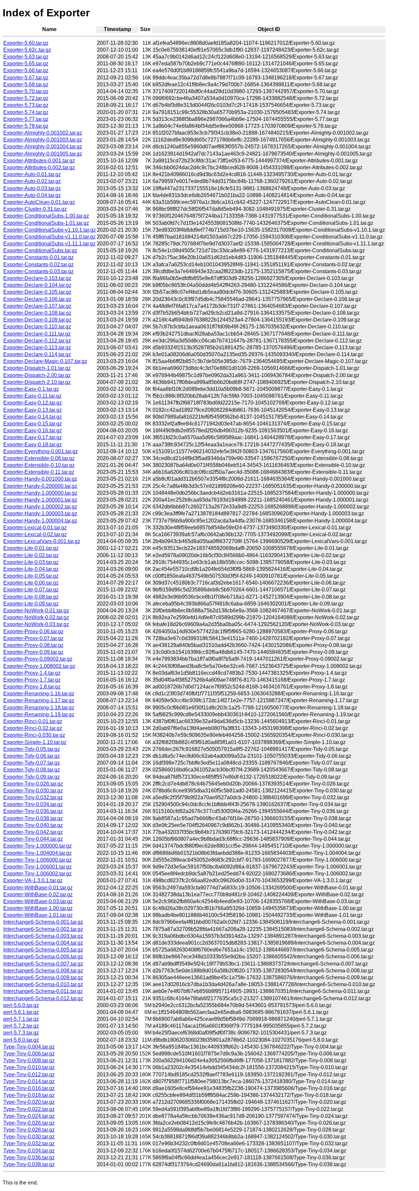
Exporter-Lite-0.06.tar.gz (31, 583)
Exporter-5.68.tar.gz (25, 84)
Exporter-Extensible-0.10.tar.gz (39, 465)
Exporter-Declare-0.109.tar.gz (37, 320)
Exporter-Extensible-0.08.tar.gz (39, 458)
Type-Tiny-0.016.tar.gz (29, 1088)
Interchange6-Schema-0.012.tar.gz (43, 998)
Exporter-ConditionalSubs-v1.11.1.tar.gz (49, 243)
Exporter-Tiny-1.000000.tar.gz (37, 846)
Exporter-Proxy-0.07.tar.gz (33, 638)
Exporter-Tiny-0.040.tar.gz (33, 825)
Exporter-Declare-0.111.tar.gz (37, 334)
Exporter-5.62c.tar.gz (27, 50)
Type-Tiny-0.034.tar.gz (29, 1150)
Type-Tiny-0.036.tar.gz (29, 1157)
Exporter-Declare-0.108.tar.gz (37, 313)
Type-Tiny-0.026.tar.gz (29, 1123)
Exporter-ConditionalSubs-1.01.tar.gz (46, 223)
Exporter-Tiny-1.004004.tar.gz (37, 853)
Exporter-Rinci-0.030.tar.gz (34, 735)
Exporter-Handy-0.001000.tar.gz (40, 479)
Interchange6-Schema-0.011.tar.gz (43, 991)
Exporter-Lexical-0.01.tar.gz (35, 527)
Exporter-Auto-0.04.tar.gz (32, 195)
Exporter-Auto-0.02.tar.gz (32, 181)
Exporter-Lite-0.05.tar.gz (31, 576)
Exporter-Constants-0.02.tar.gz (38, 264)
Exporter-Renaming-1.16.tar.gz (38, 693)
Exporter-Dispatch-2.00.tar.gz (37, 375)
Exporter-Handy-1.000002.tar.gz (40, 506)
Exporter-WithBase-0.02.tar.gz (38, 894)
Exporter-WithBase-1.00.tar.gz (38, 908)
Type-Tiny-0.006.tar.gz (29, 1053)
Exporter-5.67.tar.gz (25, 77)
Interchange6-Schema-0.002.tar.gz (43, 929)
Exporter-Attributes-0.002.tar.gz (39, 167)
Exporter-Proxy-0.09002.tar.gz (37, 659)
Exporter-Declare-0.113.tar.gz (37, 347)
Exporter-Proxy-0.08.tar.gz (33, 645)
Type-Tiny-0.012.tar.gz (29, 1074)
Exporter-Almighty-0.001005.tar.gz (42, 154)
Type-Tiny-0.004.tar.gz (29, 1047)
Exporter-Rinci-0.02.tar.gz (32, 728)
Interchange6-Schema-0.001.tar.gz (43, 922)
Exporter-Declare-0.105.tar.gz (37, 292)
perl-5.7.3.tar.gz (21, 1032)
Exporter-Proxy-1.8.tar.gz (32, 686)
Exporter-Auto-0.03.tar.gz (32, 188)
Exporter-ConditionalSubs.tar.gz (40, 250)
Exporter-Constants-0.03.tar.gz (38, 271)
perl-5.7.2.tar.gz (21, 1026)
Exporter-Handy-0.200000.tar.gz (40, 486)
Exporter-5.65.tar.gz (25, 63)
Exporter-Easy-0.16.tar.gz (32, 430)
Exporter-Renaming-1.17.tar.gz (38, 700)
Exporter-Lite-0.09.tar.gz (31, 603)
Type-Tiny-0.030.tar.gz (29, 1136)
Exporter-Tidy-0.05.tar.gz (31, 749)
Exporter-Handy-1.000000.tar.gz (40, 493)
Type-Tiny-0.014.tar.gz (29, 1081)
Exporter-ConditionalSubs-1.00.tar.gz (46, 216)
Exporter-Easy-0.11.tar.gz (32, 396)
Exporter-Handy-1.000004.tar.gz (40, 520)
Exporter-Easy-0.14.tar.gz (32, 417)
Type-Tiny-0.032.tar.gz (29, 1143)
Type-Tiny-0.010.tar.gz (29, 1067)
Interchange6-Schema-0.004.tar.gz (43, 943)
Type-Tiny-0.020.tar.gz (29, 1102)
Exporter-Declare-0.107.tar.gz (37, 306)
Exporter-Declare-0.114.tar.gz (37, 354)
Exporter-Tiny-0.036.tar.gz (33, 811)
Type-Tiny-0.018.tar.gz (29, 1095)
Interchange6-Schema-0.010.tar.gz (43, 984)
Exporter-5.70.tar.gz (25, 91)
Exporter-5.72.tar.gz (25, 98)
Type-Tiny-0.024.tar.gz (29, 1116)
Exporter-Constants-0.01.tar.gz (38, 257)
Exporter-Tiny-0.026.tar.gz (33, 783)
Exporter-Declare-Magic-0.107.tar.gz (45, 361)
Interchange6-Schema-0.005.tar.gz (43, 949)
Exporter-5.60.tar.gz (25, 43)
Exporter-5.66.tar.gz (25, 70)
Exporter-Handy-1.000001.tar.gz (40, 500)
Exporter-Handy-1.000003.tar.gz (40, 513)
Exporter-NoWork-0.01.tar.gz (36, 610)
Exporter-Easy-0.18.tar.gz (32, 444)
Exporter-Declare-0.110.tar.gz (37, 326)
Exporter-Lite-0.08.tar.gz (31, 597)
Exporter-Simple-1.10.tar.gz (34, 742)
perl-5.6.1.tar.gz (21, 1012)
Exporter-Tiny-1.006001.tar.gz (37, 866)
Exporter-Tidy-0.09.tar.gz (31, 777)
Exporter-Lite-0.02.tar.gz (31, 555)
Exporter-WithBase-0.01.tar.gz (38, 887)
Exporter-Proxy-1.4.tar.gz (32, 673)
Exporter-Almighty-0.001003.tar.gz (42, 139)
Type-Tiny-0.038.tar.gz (29, 1164)
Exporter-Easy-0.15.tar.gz (32, 423)
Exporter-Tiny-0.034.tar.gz (33, 804)
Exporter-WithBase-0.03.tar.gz (38, 901)
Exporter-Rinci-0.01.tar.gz (32, 721)
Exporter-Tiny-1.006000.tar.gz (37, 860)
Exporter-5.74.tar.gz (25, 112)
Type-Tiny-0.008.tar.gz (29, 1060)
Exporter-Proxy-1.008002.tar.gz (39, 666)
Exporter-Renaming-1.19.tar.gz (38, 714)
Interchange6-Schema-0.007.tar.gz (43, 964)
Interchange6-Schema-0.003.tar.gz (43, 936)
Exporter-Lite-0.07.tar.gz (31, 589)
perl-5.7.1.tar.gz (21, 1019)
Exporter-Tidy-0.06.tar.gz (31, 756)
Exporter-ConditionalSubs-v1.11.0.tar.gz (49, 237)
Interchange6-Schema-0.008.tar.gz (43, 970)
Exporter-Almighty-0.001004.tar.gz (42, 146)
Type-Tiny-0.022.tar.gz (29, 1109)
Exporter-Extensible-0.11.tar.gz (38, 472)
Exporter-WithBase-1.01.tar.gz (38, 915)
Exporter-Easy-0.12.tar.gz (32, 402)
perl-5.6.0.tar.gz (21, 1005)
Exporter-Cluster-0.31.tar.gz (35, 209)
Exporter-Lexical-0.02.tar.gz (35, 534)
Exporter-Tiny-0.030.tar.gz (33, 790)
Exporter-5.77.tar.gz (25, 119)
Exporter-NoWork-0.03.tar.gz (36, 624)
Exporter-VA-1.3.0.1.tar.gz (33, 880)
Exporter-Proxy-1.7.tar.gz (32, 680)
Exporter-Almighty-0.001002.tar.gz (42, 133)
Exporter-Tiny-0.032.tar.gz (33, 797)
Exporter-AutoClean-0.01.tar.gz (39, 202)
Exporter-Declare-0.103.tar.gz (37, 278)
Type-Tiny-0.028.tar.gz (29, 1130)
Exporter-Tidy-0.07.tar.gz (31, 763)
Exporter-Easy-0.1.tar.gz (31, 389)
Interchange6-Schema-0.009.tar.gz (43, 977)
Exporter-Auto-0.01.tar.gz (32, 174)
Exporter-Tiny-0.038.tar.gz (33, 818)
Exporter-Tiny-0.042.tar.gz (33, 832)
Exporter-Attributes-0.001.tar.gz (39, 160)
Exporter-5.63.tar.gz (25, 56)
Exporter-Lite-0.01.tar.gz (31, 548)
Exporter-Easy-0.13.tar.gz (32, 410)
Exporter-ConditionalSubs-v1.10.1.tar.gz (49, 230)
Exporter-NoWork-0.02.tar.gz (36, 617)
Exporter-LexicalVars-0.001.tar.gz (41, 541)
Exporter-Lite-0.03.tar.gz (31, 562)
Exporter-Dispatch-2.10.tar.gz (37, 382)
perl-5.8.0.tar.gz (21, 1040)
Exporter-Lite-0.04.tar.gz (31, 569)
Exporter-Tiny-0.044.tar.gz (33, 839)
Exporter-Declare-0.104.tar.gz (37, 285)
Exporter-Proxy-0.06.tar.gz (33, 631)
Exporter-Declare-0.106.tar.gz (37, 299)
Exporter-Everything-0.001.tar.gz (40, 451)
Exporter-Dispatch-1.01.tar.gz (37, 368)
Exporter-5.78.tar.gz (25, 126)
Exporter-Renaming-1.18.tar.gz (38, 707)
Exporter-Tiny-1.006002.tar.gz (37, 873)
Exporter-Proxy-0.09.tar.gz (33, 652)
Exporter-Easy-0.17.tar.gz (32, 437)
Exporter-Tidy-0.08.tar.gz (31, 769)
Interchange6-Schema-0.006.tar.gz (43, 956)
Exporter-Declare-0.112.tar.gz (37, 340)
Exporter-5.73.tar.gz (25, 105)
